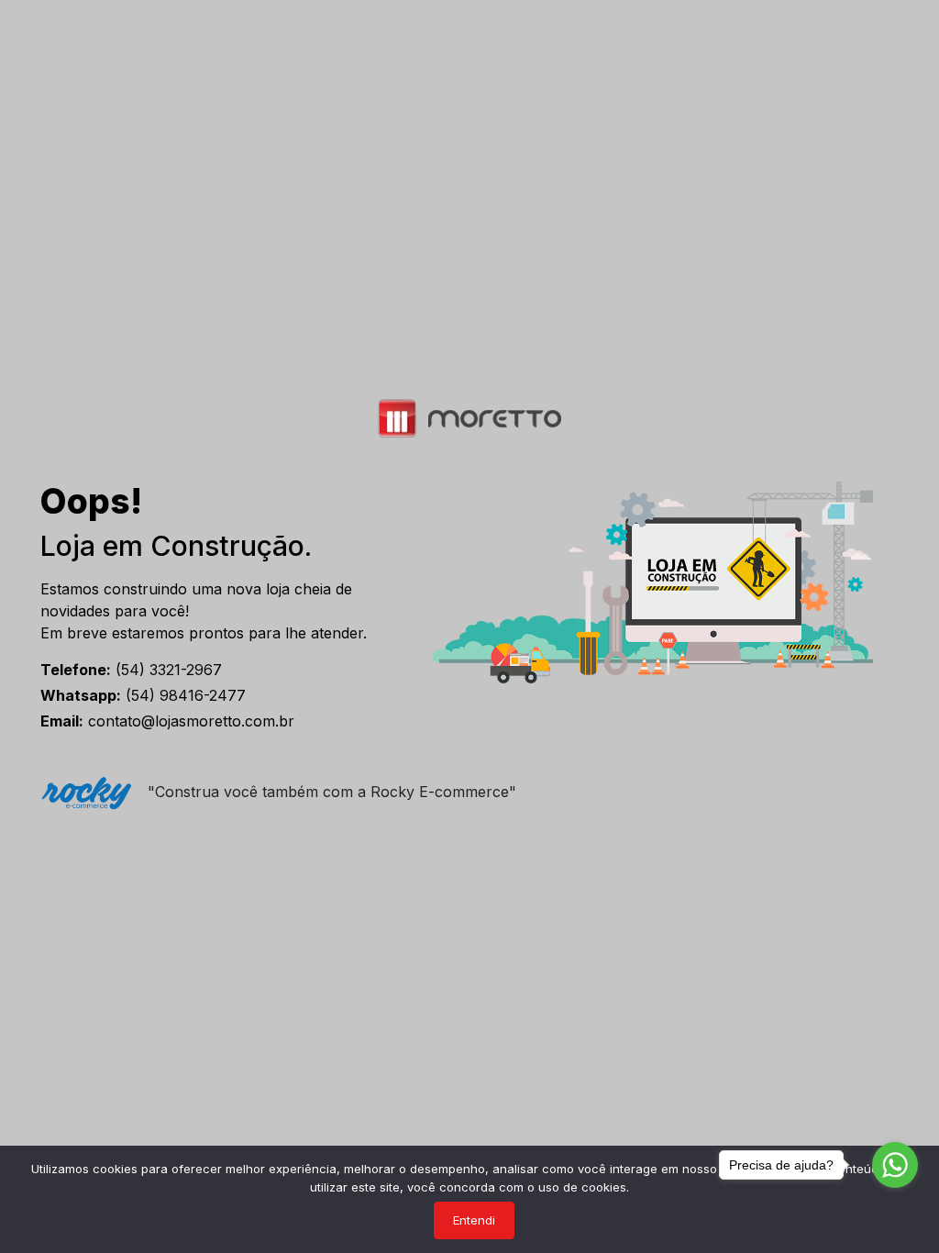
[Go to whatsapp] (895, 1165)
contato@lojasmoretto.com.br (167, 721)
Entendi (474, 1220)
